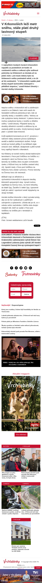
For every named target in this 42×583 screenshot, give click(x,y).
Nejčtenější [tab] (6, 305)
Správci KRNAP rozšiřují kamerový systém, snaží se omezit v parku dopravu (11, 511)
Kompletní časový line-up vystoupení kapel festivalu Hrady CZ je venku (21, 245)
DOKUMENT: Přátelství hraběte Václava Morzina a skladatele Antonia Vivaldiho (21, 235)
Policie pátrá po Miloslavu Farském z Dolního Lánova (20, 321)
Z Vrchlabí (26, 446)
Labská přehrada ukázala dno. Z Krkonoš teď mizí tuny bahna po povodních (30, 511)
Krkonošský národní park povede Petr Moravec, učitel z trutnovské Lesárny (30, 475)
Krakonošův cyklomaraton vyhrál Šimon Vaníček (21, 240)
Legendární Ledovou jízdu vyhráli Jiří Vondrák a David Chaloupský (21, 243)
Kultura (6, 446)
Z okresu (10, 20)
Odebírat (26, 294)
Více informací (21, 434)
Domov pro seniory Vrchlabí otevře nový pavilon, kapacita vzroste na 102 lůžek (20, 548)
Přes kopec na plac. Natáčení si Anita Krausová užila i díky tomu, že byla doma (9, 475)
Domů (3, 20)
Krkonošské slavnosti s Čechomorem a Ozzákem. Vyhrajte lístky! (21, 237)
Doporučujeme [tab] (17, 305)
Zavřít (38, 567)
